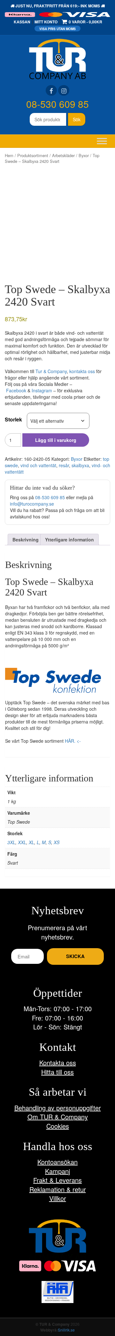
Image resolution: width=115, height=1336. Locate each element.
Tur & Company (51, 371)
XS (56, 842)
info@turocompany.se (32, 503)
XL (31, 842)
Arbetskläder (63, 155)
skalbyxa (80, 465)
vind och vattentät (38, 465)
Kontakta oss (57, 1062)
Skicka (75, 956)
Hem (9, 155)
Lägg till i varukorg (55, 440)
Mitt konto (45, 22)
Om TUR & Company (57, 1116)
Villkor (57, 1198)
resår (64, 465)
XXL (22, 842)
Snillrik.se (66, 1329)
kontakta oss (82, 371)
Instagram (42, 390)
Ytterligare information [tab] (69, 539)
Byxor (84, 155)
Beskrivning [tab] (25, 539)
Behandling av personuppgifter (57, 1107)
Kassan (22, 22)
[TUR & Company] (57, 58)
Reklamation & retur (57, 1189)
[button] (53, 680)
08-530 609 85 (57, 104)
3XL (11, 842)
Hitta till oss (57, 1071)
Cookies (57, 1126)
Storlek (13, 419)
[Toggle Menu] (102, 141)
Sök (76, 119)
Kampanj (57, 1171)
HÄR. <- (73, 741)
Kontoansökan (57, 1161)
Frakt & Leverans (57, 1180)
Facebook (16, 390)
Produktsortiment (32, 155)
